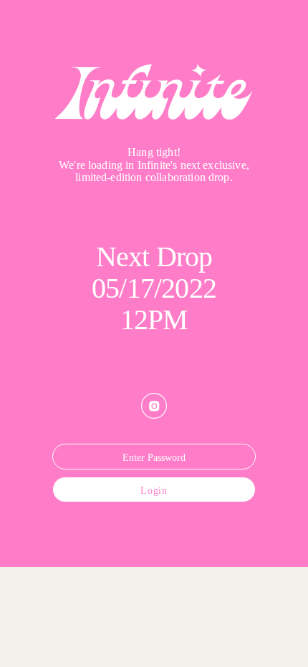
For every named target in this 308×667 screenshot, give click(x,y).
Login (154, 490)
